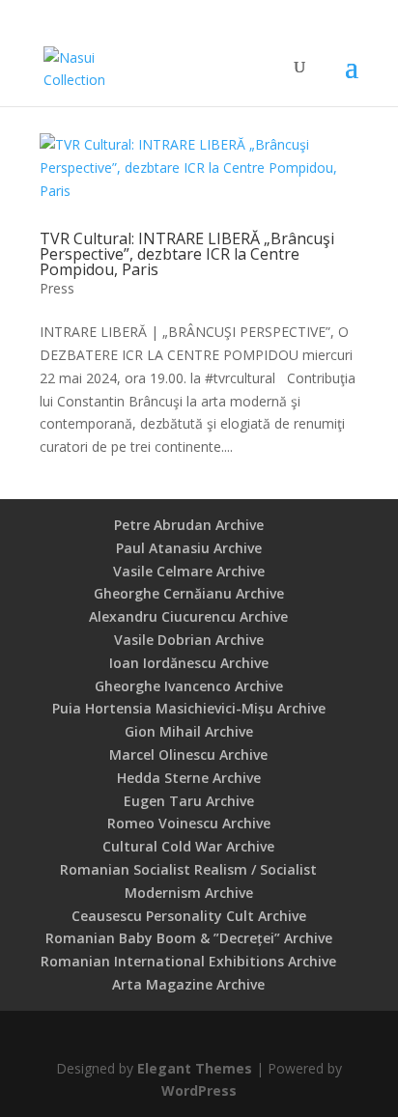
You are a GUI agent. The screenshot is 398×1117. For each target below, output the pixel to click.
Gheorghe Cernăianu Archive (189, 593)
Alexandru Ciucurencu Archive (188, 616)
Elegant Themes (194, 1068)
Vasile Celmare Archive (189, 571)
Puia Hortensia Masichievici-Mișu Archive (189, 708)
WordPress (199, 1090)
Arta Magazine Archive (188, 984)
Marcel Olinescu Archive (188, 754)
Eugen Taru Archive (189, 801)
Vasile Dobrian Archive (189, 639)
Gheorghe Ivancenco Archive (189, 686)
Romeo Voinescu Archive (188, 823)
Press (57, 288)
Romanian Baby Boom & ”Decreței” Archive (188, 938)
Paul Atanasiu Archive (189, 548)
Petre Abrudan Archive (189, 525)
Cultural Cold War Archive (188, 846)
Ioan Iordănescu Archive (189, 663)
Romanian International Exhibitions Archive (188, 961)
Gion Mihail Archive (189, 731)
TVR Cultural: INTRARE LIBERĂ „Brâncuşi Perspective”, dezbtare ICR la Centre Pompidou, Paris (187, 254)
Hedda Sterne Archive (189, 777)
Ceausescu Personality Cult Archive (188, 916)
